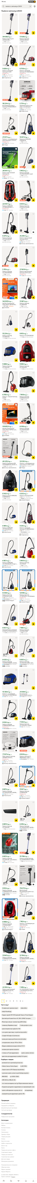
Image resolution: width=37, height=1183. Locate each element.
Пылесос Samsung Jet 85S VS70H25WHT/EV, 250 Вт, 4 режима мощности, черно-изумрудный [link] (9, 464)
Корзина (26, 1181)
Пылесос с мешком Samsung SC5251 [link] (9, 397)
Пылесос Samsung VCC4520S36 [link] (7, 366)
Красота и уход (5, 1141)
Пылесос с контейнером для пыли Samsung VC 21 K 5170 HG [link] (9, 140)
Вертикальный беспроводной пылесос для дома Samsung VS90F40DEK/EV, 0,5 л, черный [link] (27, 891)
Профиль (33, 1181)
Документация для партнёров (9, 1108)
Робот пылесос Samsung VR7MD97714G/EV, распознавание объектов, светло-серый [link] (9, 757)
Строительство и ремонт (7, 1156)
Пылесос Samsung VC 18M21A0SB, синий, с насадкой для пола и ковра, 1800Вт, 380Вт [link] (27, 757)
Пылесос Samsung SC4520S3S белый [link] (24, 206)
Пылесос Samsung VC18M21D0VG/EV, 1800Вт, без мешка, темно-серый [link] (9, 891)
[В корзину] (16, 33)
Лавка (11, 1181)
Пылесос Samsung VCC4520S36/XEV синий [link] (26, 173)
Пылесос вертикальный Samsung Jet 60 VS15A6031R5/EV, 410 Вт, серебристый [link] (26, 238)
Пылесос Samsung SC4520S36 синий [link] (7, 595)
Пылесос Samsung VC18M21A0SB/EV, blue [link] (8, 725)
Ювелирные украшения (7, 1161)
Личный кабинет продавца (8, 1103)
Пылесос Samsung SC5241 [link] (26, 495)
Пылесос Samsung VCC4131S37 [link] (24, 563)
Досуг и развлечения (6, 1123)
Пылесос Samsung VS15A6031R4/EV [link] (24, 39)
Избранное (18, 1181)
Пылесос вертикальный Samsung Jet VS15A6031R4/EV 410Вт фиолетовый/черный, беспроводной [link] (8, 173)
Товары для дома (5, 1136)
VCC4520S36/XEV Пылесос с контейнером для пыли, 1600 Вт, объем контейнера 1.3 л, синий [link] (27, 990)
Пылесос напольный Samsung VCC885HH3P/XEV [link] (27, 528)
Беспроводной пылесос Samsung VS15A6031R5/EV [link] (9, 106)
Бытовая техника (5, 1127)
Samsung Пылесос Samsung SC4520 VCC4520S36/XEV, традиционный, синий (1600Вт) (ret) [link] (9, 630)
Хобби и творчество (6, 1143)
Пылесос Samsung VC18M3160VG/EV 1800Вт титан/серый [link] (9, 958)
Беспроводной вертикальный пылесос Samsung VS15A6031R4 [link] (26, 694)
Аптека (3, 1139)
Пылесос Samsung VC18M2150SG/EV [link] (24, 397)
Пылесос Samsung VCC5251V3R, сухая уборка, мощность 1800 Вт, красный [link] (9, 859)
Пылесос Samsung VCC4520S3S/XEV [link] (24, 429)
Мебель (3, 1125)
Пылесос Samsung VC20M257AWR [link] (24, 630)
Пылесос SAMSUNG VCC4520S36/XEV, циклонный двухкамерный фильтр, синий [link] (9, 528)
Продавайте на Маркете (7, 1105)
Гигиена (3, 1130)
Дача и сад (4, 1145)
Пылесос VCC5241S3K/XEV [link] (27, 335)
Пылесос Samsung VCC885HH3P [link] (24, 304)
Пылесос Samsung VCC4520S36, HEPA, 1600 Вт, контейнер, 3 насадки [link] (26, 662)
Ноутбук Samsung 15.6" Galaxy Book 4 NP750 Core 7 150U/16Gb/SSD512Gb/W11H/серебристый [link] (9, 429)
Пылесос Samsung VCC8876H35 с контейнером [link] (27, 595)
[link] (10, 1008)
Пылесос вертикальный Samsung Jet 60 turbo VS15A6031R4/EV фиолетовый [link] (26, 272)
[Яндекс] (13, 1177)
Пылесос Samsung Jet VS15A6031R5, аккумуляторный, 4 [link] (8, 39)
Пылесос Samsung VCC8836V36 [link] (7, 336)
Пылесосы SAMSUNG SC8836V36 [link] (25, 140)
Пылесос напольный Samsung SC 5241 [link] (7, 71)
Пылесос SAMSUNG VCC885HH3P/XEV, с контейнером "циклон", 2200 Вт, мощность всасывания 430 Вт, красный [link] (8, 206)
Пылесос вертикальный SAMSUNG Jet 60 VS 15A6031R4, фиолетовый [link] (8, 990)
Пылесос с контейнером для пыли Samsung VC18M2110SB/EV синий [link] (27, 924)
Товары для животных (7, 1154)
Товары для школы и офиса (8, 1150)
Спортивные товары (6, 1152)
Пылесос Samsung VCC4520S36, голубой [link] (25, 724)
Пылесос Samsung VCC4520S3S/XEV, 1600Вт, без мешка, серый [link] (27, 826)
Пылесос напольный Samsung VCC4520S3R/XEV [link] (27, 71)
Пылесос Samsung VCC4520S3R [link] (24, 366)
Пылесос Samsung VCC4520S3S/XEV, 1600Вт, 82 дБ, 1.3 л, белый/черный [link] (9, 792)
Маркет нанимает (6, 1169)
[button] (35, 6)
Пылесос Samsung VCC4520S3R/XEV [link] (7, 272)
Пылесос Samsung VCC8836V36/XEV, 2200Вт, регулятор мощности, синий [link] (27, 958)
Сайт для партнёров (6, 1110)
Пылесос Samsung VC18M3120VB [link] (24, 792)
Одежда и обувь (5, 1134)
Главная (3, 1181)
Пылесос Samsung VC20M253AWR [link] (7, 924)
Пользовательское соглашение (9, 1165)
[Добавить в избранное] (16, 15)
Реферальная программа (7, 1116)
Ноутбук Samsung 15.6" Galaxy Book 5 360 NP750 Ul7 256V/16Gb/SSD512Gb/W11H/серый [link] (9, 304)
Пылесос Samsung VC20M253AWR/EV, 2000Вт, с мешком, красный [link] (9, 662)
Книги (3, 1148)
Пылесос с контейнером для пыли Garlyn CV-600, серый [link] (27, 464)
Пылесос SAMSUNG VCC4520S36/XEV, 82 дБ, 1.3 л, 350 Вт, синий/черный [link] (9, 563)
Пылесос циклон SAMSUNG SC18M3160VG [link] (9, 496)
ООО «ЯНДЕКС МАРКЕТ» (12, 1174)
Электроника (4, 1132)
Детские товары (5, 1159)
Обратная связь (5, 1167)
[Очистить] (30, 6)
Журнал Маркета (5, 1171)
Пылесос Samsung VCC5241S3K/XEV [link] (7, 238)
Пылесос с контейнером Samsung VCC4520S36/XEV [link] (9, 694)
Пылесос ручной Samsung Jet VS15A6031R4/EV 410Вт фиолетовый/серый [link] (27, 859)
